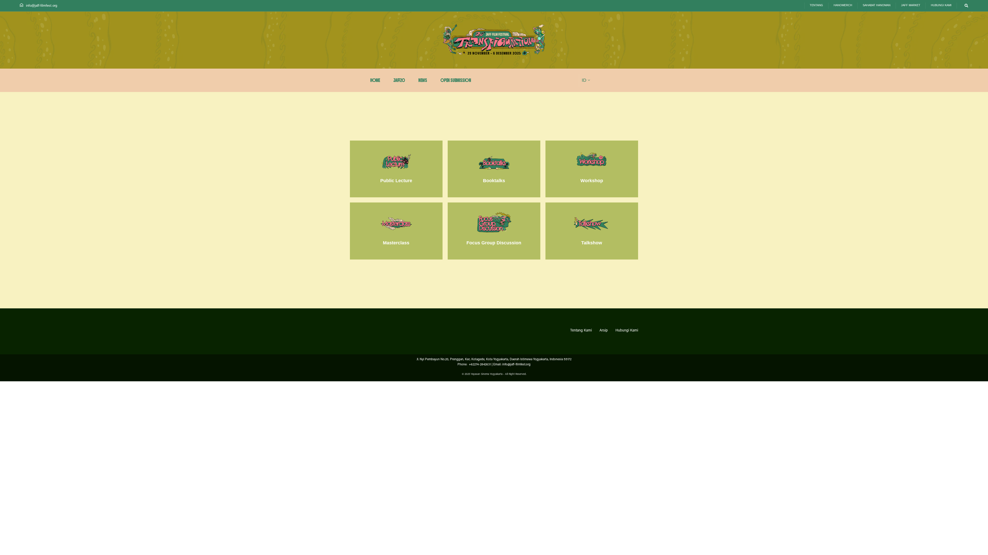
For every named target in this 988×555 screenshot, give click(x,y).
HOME (375, 80)
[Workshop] (591, 169)
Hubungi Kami (626, 330)
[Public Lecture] (396, 169)
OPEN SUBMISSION (455, 80)
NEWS (422, 80)
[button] (965, 5)
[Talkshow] (591, 231)
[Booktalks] (494, 169)
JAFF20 (399, 80)
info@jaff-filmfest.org (41, 5)
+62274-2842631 (479, 364)
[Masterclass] (396, 231)
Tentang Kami (581, 330)
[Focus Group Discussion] (494, 231)
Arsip (603, 330)
